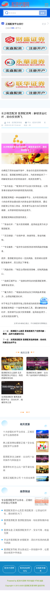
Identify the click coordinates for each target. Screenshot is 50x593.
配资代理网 (9, 567)
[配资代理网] (15, 4)
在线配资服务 (41, 569)
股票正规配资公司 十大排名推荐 (19, 477)
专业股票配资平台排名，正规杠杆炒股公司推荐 (16, 501)
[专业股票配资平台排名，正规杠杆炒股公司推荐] (42, 501)
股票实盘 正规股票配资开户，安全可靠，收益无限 (26, 531)
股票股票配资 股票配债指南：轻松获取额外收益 (26, 521)
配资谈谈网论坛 (25, 569)
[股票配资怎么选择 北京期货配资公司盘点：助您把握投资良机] (12, 363)
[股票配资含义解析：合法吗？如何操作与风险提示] (37, 363)
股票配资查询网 (30, 585)
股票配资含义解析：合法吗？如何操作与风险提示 (18, 458)
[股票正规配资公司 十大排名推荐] (42, 478)
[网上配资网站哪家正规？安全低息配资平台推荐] (42, 446)
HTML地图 (39, 580)
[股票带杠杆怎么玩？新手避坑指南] (42, 469)
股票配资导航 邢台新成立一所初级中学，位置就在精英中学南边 (26, 551)
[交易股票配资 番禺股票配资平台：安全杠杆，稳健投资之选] (12, 387)
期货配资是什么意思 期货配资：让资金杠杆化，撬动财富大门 (25, 512)
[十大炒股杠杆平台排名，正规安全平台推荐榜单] (42, 434)
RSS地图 (30, 580)
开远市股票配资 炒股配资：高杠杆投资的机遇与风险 (26, 541)
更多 (44, 23)
